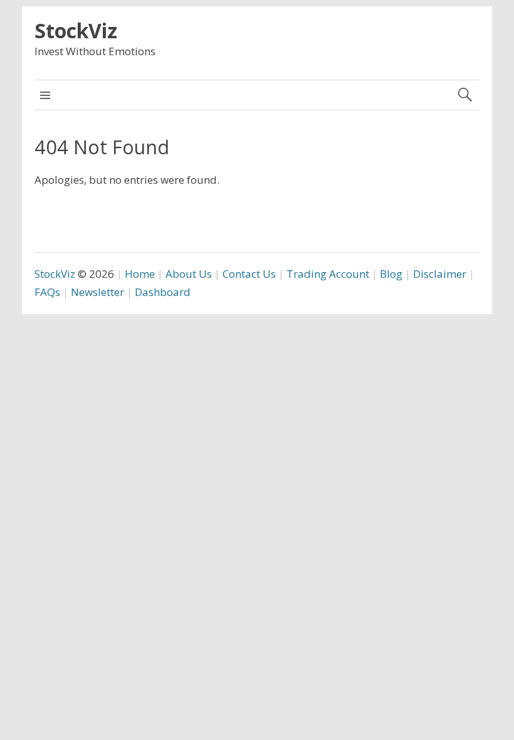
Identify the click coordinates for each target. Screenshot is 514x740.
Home (140, 274)
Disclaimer (439, 274)
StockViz (75, 30)
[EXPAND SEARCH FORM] (465, 95)
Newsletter (97, 292)
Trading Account (327, 274)
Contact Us (249, 274)
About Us (188, 274)
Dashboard (163, 292)
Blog (391, 274)
